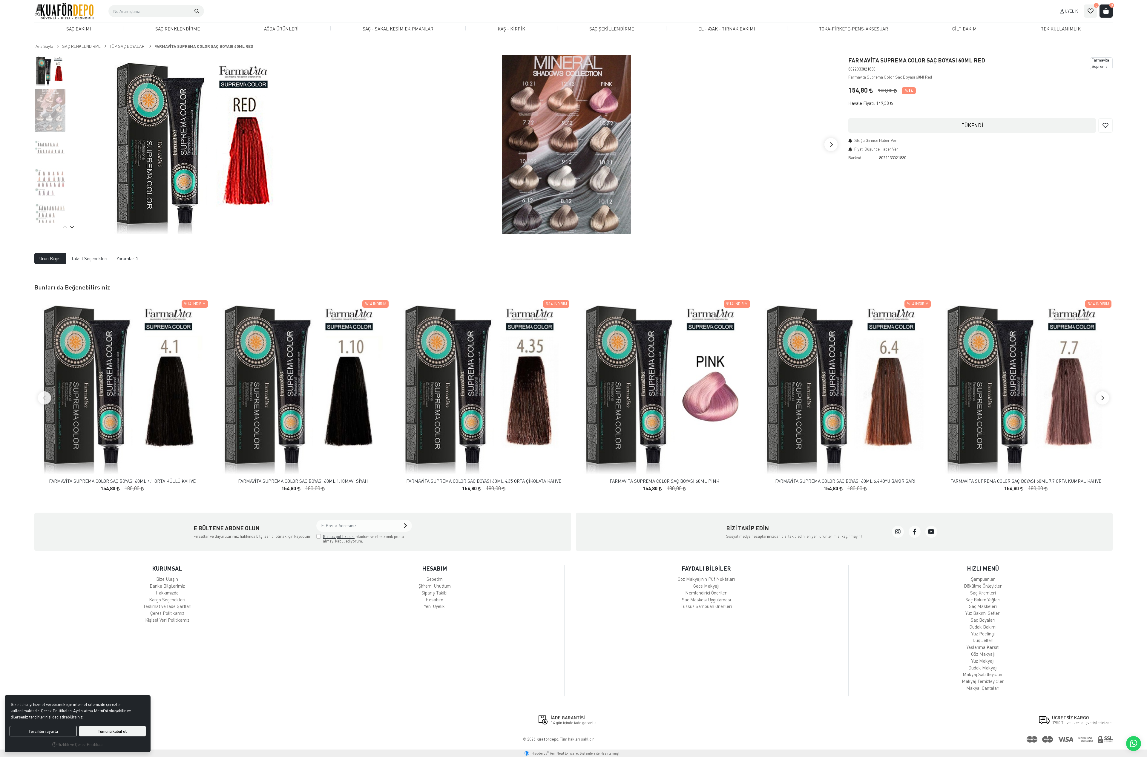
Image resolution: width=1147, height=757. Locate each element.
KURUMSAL (167, 568)
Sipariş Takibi (434, 592)
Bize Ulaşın (167, 579)
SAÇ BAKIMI (78, 28)
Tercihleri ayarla (43, 731)
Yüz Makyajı (982, 660)
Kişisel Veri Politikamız (167, 620)
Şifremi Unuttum (434, 586)
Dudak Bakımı (982, 626)
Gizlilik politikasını (339, 536)
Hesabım (434, 599)
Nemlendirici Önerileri (706, 592)
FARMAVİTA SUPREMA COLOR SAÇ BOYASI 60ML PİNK (664, 481)
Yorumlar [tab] (127, 258)
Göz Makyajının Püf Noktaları (706, 579)
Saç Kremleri (983, 592)
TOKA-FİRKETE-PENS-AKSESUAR (853, 28)
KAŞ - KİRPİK (511, 28)
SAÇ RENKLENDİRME (177, 28)
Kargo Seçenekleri (167, 599)
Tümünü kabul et (112, 731)
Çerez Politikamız (167, 613)
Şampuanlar (983, 579)
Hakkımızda (167, 592)
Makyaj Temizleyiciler (983, 681)
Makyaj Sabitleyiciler (983, 674)
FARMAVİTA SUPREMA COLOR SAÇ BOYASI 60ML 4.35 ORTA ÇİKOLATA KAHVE (483, 481)
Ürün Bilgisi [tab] (50, 258)
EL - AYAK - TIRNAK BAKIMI (726, 28)
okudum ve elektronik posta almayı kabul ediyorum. (363, 538)
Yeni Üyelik (434, 606)
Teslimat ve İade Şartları (167, 606)
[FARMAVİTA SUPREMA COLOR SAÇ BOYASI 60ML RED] (196, 144)
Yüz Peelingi (983, 633)
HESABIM (434, 568)
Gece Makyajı (706, 586)
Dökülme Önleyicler (983, 586)
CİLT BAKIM (964, 28)
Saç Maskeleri (983, 606)
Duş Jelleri (983, 640)
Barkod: (855, 157)
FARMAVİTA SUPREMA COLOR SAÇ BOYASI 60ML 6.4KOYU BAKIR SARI (845, 481)
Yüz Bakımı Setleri (983, 613)
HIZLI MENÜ (983, 568)
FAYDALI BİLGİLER (706, 568)
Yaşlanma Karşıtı (983, 647)
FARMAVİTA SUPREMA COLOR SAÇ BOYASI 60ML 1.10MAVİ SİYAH (303, 481)
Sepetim (435, 579)
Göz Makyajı (983, 654)
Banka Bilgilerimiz (167, 586)
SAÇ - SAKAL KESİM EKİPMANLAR (398, 28)
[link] (898, 532)
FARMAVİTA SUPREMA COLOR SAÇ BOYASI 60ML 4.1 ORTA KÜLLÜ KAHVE (122, 481)
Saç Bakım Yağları (982, 599)
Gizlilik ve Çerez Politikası (79, 744)
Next (831, 144)
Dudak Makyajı (982, 667)
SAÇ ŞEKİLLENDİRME (611, 28)
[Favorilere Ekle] (1105, 125)
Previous (64, 227)
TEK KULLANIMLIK (1061, 28)
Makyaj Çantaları (982, 688)
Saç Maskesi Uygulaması (706, 599)
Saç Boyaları (983, 620)
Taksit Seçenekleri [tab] (89, 258)
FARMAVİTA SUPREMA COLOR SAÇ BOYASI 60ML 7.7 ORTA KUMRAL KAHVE (1025, 481)
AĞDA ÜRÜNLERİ (281, 28)
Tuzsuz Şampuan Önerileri (706, 606)
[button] (197, 11)
